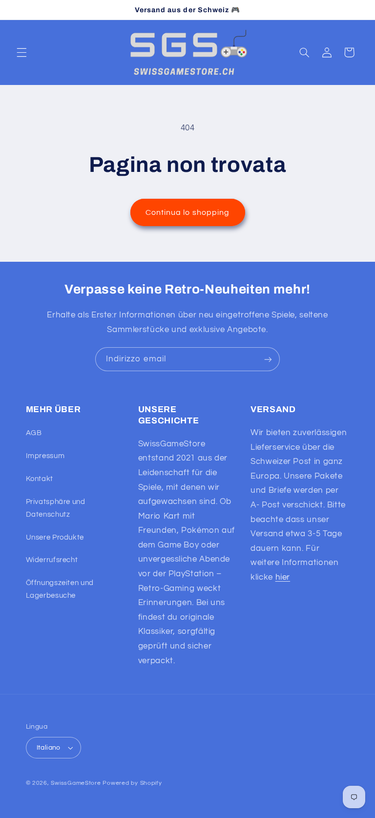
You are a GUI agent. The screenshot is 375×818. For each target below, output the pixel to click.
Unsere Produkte (55, 537)
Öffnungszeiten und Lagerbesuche (60, 589)
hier (283, 577)
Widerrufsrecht (52, 560)
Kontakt (39, 478)
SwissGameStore (76, 783)
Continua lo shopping (187, 212)
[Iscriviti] (268, 359)
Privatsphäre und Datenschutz (55, 508)
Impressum (45, 456)
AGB (34, 433)
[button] (21, 52)
